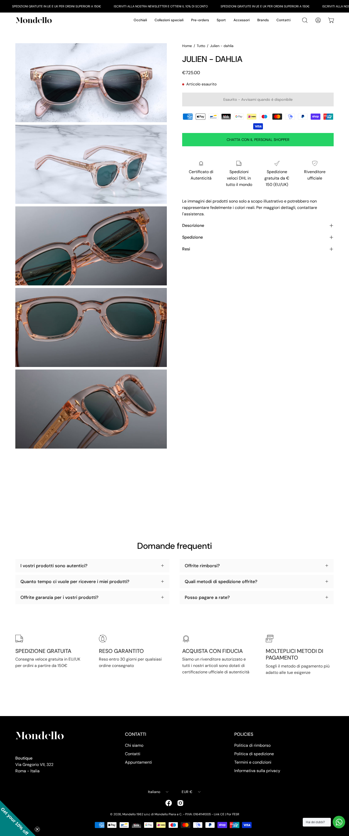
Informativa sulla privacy (257, 770)
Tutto (201, 45)
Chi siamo (134, 745)
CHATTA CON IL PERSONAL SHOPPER (258, 139)
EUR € (187, 791)
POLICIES (243, 734)
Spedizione (192, 237)
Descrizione (193, 225)
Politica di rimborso (252, 745)
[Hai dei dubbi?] (339, 822)
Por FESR (233, 814)
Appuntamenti (138, 762)
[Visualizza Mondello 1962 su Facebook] (168, 803)
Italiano (154, 791)
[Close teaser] (37, 829)
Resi (186, 249)
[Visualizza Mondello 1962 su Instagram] (180, 803)
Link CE (219, 814)
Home (187, 45)
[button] (18, 818)
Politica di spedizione (254, 753)
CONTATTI (135, 734)
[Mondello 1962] (34, 20)
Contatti (132, 753)
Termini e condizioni (252, 762)
